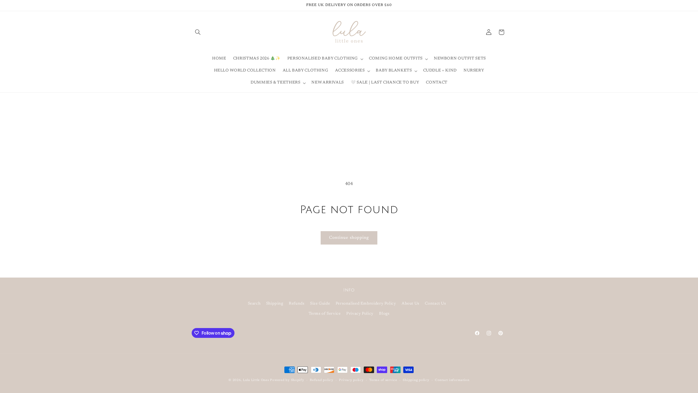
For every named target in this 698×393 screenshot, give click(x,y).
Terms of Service (325, 314)
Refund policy (321, 380)
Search (254, 304)
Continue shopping (349, 238)
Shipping (274, 304)
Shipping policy (416, 380)
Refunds (296, 304)
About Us (410, 304)
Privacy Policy (360, 314)
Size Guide (320, 304)
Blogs (384, 314)
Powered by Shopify (287, 380)
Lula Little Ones (256, 380)
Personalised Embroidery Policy (366, 304)
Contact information (452, 380)
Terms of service (383, 380)
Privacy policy (351, 380)
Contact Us (435, 304)
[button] (198, 32)
